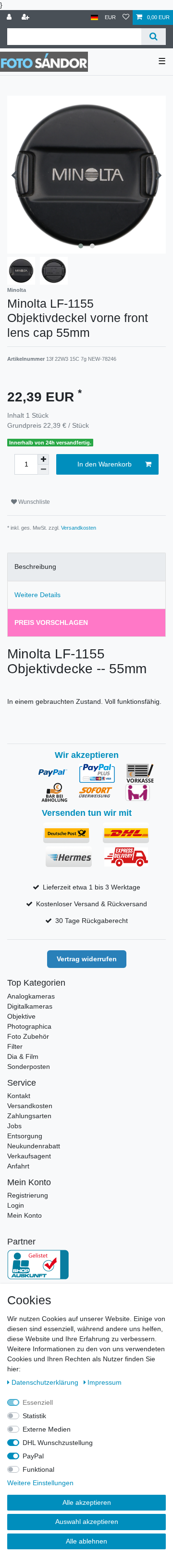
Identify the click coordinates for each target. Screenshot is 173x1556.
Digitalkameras (29, 1006)
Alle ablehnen (86, 1541)
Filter (15, 1046)
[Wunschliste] (126, 17)
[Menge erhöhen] (43, 459)
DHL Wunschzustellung (58, 1442)
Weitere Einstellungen (40, 1483)
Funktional (38, 1469)
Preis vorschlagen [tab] (51, 622)
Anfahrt (18, 1166)
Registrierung (27, 1195)
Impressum (104, 1382)
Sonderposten (28, 1066)
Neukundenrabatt (33, 1146)
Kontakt (18, 1096)
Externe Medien (47, 1429)
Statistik (34, 1416)
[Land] (94, 17)
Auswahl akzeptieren (86, 1521)
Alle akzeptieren (86, 1502)
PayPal (33, 1456)
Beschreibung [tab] (35, 566)
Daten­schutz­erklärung (46, 1382)
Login (15, 1205)
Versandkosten (78, 528)
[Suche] (153, 36)
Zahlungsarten (29, 1116)
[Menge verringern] (43, 470)
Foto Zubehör (28, 1036)
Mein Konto (24, 1215)
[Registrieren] (26, 17)
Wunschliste (33, 502)
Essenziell (38, 1402)
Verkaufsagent (29, 1156)
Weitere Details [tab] (37, 595)
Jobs (14, 1126)
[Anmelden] (10, 17)
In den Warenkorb (104, 464)
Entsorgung (24, 1136)
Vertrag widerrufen (87, 959)
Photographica (29, 1026)
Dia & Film (22, 1056)
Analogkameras (31, 996)
